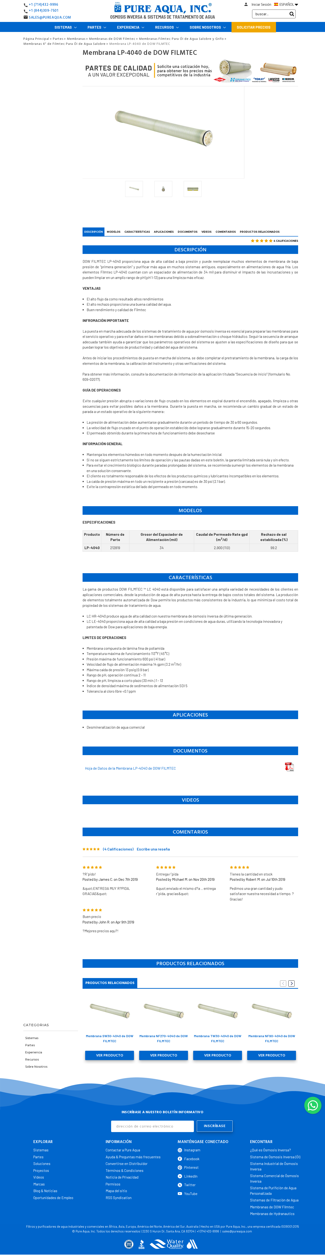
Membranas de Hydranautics (272, 1213)
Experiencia (128, 27)
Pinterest (191, 1167)
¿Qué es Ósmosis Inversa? (270, 1150)
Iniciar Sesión (261, 5)
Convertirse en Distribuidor (127, 1163)
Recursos (165, 27)
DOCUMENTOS (187, 231)
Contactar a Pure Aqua (123, 1150)
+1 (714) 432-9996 (208, 1231)
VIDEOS (207, 231)
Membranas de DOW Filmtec (272, 1207)
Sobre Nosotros (206, 27)
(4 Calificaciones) (118, 849)
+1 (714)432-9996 (43, 5)
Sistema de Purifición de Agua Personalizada (273, 1190)
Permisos (113, 1184)
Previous (283, 983)
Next (291, 983)
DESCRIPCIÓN (93, 231)
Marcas (39, 1184)
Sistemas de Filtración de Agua (274, 1200)
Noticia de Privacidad (122, 1177)
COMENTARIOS (226, 231)
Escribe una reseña (153, 849)
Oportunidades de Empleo (53, 1197)
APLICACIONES (164, 231)
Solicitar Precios (254, 27)
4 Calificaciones (285, 240)
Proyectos (41, 1170)
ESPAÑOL (287, 4)
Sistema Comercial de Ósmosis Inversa (274, 1178)
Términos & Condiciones (124, 1170)
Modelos (113, 231)
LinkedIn (190, 1176)
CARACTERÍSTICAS (137, 231)
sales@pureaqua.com (237, 1231)
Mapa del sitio (116, 1191)
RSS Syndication (119, 1197)
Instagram (192, 1150)
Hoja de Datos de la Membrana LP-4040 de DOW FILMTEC (130, 768)
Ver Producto (109, 1055)
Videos (38, 1177)
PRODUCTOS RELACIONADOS (260, 231)
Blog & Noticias (45, 1191)
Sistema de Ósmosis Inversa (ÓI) (275, 1157)
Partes (95, 27)
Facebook (191, 1159)
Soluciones (41, 1163)
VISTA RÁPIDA (109, 1012)
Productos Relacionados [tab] (109, 983)
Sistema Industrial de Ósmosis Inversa (274, 1166)
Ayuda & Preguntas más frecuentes (133, 1157)
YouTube (190, 1193)
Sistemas (63, 27)
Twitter (190, 1185)
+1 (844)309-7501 (44, 11)
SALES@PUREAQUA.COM (50, 18)
